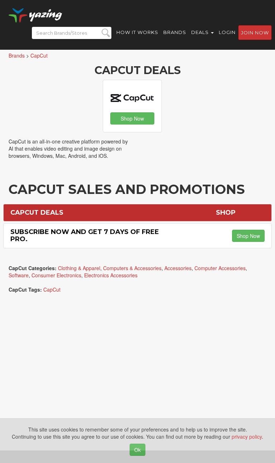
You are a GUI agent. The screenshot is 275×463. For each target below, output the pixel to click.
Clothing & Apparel (79, 268)
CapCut (52, 289)
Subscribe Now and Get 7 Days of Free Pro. (84, 235)
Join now (255, 32)
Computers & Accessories (132, 268)
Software (19, 275)
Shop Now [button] (132, 118)
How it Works (137, 32)
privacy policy (247, 436)
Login (227, 32)
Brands (174, 32)
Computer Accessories (220, 268)
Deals (200, 32)
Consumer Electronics (56, 275)
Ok (137, 449)
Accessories (178, 268)
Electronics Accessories (111, 275)
